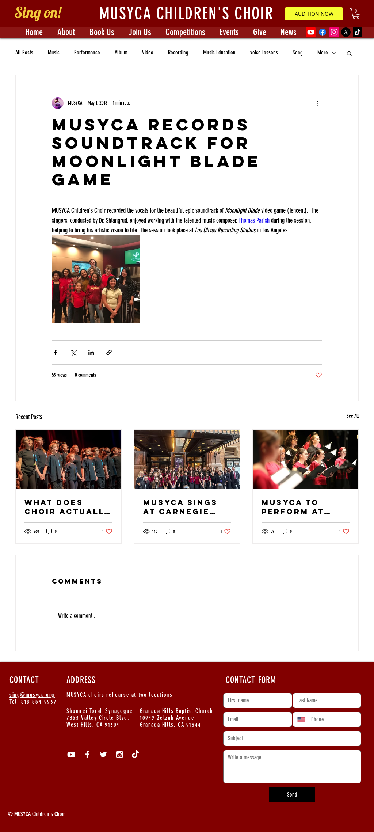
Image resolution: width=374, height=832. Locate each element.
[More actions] (317, 103)
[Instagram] (334, 32)
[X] (346, 32)
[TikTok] (357, 32)
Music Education (219, 52)
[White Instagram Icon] (119, 754)
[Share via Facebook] (55, 352)
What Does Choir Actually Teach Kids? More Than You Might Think (67, 507)
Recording (178, 52)
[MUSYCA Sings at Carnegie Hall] (187, 459)
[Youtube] (311, 32)
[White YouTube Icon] (71, 754)
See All (353, 416)
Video (147, 52)
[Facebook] (322, 32)
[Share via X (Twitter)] (73, 352)
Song (298, 52)
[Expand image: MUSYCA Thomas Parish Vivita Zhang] (96, 279)
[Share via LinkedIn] (91, 352)
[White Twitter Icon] (103, 754)
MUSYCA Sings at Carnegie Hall (180, 507)
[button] (356, 13)
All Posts (24, 52)
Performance (87, 52)
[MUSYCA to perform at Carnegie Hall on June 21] (305, 459)
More (322, 52)
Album (121, 52)
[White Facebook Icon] (87, 754)
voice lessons (264, 52)
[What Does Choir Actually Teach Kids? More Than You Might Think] (68, 459)
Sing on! (37, 12)
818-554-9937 (39, 701)
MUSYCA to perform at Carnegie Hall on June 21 (301, 507)
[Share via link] (109, 352)
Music (54, 52)
